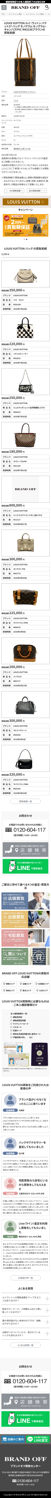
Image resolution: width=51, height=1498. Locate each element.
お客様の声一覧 (25, 1277)
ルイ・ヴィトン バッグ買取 (35, 14)
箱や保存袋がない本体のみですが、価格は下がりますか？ (21, 1322)
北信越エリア (43, 983)
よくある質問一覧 (25, 1345)
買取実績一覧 (25, 801)
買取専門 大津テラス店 (22, 148)
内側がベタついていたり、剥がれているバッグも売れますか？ (21, 1334)
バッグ (16, 100)
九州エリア (43, 990)
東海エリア (10, 990)
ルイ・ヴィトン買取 (15, 14)
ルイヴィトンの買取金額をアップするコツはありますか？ (21, 1299)
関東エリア (10, 983)
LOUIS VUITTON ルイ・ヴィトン (25, 92)
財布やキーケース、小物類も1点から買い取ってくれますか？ (22, 1310)
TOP (3, 14)
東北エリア (27, 990)
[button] (24, 239)
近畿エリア (27, 983)
